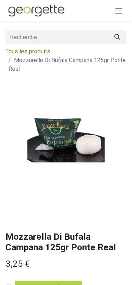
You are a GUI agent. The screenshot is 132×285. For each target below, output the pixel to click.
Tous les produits (28, 51)
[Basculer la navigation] (118, 11)
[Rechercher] (117, 37)
